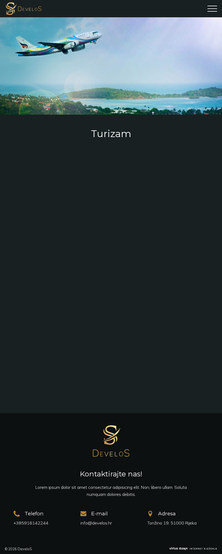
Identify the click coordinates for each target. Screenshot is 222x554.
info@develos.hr (96, 523)
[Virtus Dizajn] (193, 549)
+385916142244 (31, 523)
